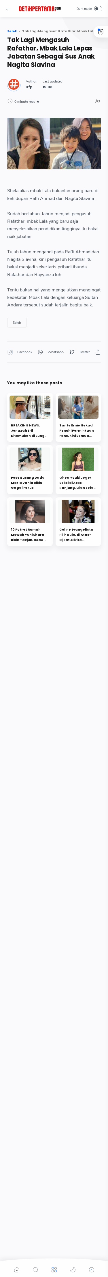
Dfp (29, 87)
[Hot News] (39, 8)
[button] (9, 9)
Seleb (17, 322)
